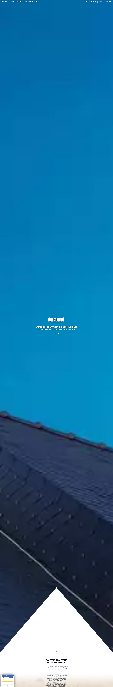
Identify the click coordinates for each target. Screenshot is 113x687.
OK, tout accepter (7, 681)
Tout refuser (7, 683)
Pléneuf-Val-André (59, 683)
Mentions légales (4, 685)
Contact (108, 1)
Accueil (4, 1)
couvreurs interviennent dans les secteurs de (57, 682)
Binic (58, 685)
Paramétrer (10, 685)
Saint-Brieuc (49, 683)
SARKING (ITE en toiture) (54, 675)
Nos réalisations (90, 1)
